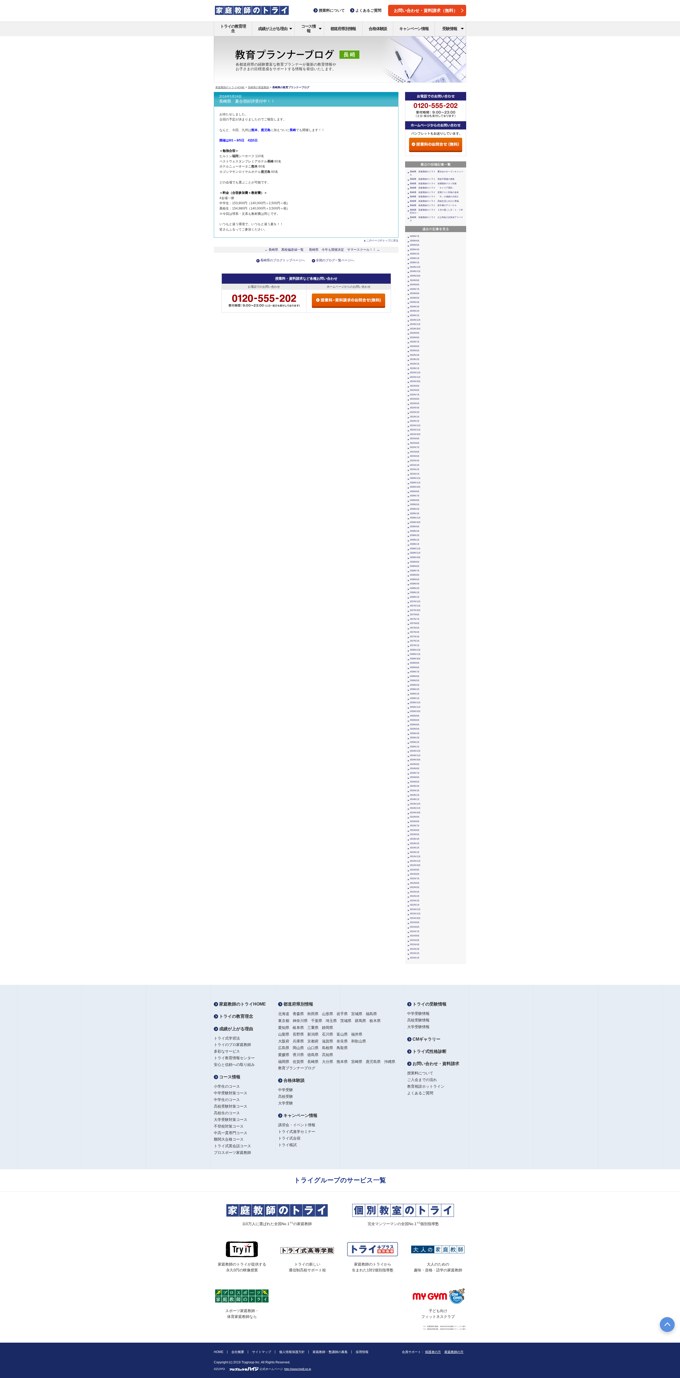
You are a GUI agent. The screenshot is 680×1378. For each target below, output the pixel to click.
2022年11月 (415, 377)
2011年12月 (415, 909)
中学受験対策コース (230, 1093)
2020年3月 (414, 513)
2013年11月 (415, 808)
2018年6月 (414, 575)
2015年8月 (414, 720)
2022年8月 (414, 390)
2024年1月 (414, 315)
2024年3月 (414, 306)
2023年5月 (414, 350)
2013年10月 (415, 812)
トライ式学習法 (227, 1038)
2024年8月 (414, 284)
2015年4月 (414, 733)
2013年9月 (414, 817)
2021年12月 (415, 425)
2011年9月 (414, 922)
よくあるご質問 (420, 1093)
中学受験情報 (418, 1013)
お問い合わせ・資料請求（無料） (426, 10)
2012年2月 (414, 900)
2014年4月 (414, 786)
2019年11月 (415, 518)
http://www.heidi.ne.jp (297, 1369)
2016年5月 (414, 680)
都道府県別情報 (343, 28)
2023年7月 (414, 342)
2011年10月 (415, 918)
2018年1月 (414, 597)
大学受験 (285, 1103)
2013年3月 (414, 843)
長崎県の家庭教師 (258, 87)
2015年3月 (414, 737)
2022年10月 (415, 381)
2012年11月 (415, 861)
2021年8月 (414, 443)
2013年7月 (414, 825)
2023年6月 (414, 346)
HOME (218, 1352)
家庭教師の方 (454, 1352)
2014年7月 (414, 773)
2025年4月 (414, 249)
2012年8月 (414, 874)
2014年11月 (415, 755)
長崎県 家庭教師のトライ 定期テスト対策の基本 (434, 192)
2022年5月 (414, 403)
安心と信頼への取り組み (234, 1064)
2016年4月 (414, 685)
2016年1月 (414, 698)
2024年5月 (414, 298)
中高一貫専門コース (230, 1133)
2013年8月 (414, 821)
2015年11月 (415, 707)
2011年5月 (414, 940)
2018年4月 (414, 584)
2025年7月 (414, 236)
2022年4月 (414, 408)
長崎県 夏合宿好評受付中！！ (247, 101)
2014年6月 (414, 777)
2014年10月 (415, 760)
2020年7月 (414, 496)
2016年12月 (415, 650)
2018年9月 (414, 562)
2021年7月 (414, 447)
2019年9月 (414, 526)
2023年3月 (414, 359)
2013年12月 (415, 804)
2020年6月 (414, 500)
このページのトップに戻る (382, 240)
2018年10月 (415, 557)
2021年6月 (414, 452)
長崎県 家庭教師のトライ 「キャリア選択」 (432, 188)
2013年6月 (414, 830)
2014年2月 (414, 795)
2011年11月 (415, 913)
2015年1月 (414, 746)
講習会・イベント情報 (296, 1125)
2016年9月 (414, 663)
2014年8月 (414, 768)
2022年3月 (414, 412)
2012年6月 (414, 883)
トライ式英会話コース (232, 1146)
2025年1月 (414, 262)
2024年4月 (414, 302)
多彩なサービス (227, 1051)
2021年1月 (414, 474)
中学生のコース (227, 1100)
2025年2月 (414, 258)
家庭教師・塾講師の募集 (330, 1352)
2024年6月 (414, 293)
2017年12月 (415, 601)
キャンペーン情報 (413, 28)
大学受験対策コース (230, 1119)
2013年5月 (414, 834)
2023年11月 (415, 324)
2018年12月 (415, 548)
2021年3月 (414, 465)
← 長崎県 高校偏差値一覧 (284, 250)
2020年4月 (414, 509)
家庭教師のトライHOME (230, 87)
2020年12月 (415, 478)
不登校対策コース (229, 1126)
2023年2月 (414, 364)
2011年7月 (414, 931)
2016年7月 (414, 672)
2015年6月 (414, 724)
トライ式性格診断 (429, 1051)
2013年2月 (414, 848)
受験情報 (449, 28)
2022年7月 (414, 394)
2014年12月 (415, 751)
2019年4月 (414, 531)
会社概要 (237, 1352)
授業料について (420, 1073)
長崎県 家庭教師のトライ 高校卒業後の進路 (432, 179)
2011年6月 (414, 936)
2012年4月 (414, 892)
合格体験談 (378, 28)
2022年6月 (414, 399)
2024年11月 (415, 271)
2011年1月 (414, 958)
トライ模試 (287, 1145)
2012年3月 (414, 896)
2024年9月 (414, 280)
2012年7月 (414, 878)
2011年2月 (414, 953)
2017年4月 (414, 632)
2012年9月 (414, 870)
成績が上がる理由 (272, 28)
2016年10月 (415, 658)
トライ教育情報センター (234, 1058)
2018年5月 (414, 579)
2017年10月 (415, 610)
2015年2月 (414, 742)
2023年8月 (414, 337)
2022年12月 (415, 372)
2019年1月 (414, 544)
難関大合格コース (229, 1139)
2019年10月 (415, 522)
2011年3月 (414, 949)
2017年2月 (414, 641)
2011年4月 (414, 944)
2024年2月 (414, 311)
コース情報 (308, 28)
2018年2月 (414, 592)
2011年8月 (414, 927)
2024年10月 (415, 276)
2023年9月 (414, 333)
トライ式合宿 (289, 1138)
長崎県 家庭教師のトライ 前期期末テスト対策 (433, 183)
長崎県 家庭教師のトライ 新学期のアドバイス (433, 205)
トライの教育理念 (233, 28)
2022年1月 (414, 421)
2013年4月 (414, 839)
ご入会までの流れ (422, 1080)
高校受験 (285, 1096)
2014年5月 (414, 782)
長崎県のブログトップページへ (282, 260)
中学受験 (285, 1090)
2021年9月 (414, 438)
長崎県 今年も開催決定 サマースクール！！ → (344, 250)
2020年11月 (415, 482)
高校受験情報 (418, 1020)
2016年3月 (414, 689)
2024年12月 (415, 267)
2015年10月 (415, 711)
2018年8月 (414, 566)
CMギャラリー (425, 1039)
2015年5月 (414, 729)
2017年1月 (414, 645)
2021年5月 (414, 456)
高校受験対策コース (230, 1106)
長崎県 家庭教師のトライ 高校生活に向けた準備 (434, 201)
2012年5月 (414, 887)
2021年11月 (415, 430)
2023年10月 (415, 329)
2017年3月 (414, 636)
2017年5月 (414, 628)
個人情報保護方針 (292, 1352)
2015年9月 (414, 716)
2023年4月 (414, 355)
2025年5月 (414, 245)
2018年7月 (414, 570)
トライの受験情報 (429, 1004)
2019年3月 (414, 535)
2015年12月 (415, 702)
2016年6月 (414, 676)
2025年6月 (414, 241)
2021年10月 (415, 434)
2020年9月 (414, 491)
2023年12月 (415, 320)
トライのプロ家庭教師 (232, 1044)
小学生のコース (227, 1086)
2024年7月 (414, 289)
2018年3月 (414, 588)
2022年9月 (414, 386)
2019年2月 (414, 540)
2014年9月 (414, 764)
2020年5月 (414, 504)
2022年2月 (414, 417)
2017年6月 (414, 623)
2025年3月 (414, 254)
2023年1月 (414, 368)
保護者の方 (433, 1352)
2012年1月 (414, 905)
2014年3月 (414, 790)
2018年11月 (415, 553)
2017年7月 (414, 619)
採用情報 (362, 1352)
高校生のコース (227, 1113)
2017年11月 (415, 606)
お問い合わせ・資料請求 (435, 1063)
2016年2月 (414, 694)
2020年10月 (415, 487)
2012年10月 (415, 865)
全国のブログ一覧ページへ (335, 260)
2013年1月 (414, 852)
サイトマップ (261, 1352)
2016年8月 (414, 667)
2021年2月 (414, 469)
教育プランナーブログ (296, 1068)
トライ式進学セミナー (296, 1131)
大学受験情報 (418, 1027)
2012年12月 (415, 856)
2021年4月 (414, 460)
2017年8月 (414, 614)
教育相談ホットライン (425, 1086)
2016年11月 (415, 654)
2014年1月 (414, 799)
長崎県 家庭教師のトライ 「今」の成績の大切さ (434, 196)
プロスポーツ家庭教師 (232, 1152)
